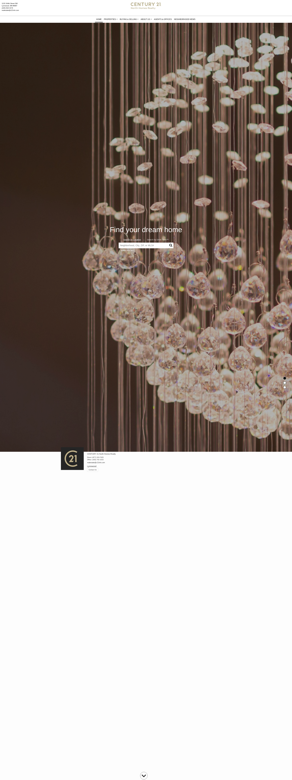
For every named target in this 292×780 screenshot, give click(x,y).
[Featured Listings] (284, 382)
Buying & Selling (129, 20)
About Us (147, 20)
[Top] (284, 378)
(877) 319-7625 (98, 457)
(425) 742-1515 (98, 460)
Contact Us (93, 470)
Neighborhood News (184, 19)
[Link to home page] (146, 8)
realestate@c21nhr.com (10, 10)
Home (99, 19)
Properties (111, 20)
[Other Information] (284, 387)
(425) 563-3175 (7, 8)
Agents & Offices (163, 19)
